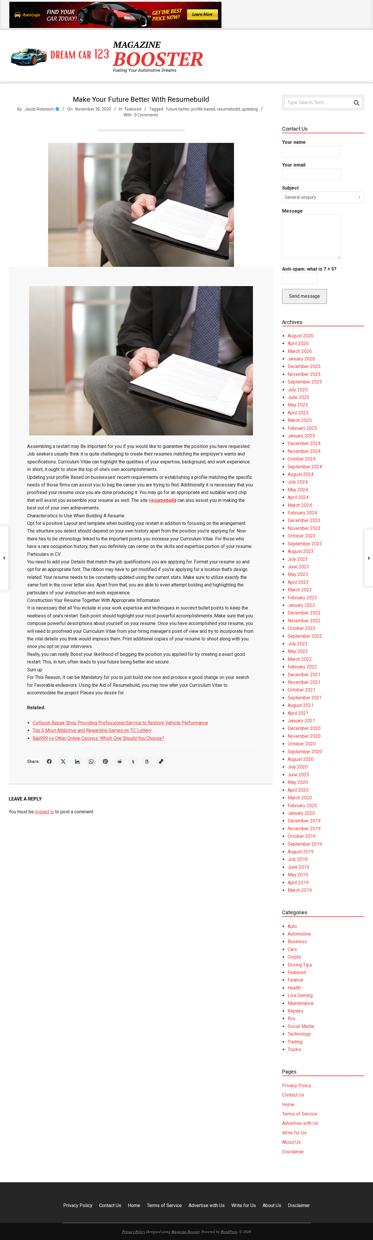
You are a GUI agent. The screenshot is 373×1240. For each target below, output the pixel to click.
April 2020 (298, 790)
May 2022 (298, 651)
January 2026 (301, 359)
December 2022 (304, 613)
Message (292, 211)
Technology (299, 1034)
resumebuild (228, 109)
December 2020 (304, 728)
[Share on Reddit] (119, 761)
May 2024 (298, 490)
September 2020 (305, 751)
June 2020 (298, 774)
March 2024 (300, 505)
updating (250, 109)
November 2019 (304, 828)
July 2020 (298, 767)
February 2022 (302, 667)
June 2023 (298, 567)
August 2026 (301, 336)
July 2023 (298, 559)
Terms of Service (299, 1114)
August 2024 (301, 474)
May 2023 (298, 574)
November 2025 (304, 374)
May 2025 (298, 405)
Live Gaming (300, 995)
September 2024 (305, 467)
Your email (293, 165)
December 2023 (304, 520)
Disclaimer (293, 1152)
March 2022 (300, 659)
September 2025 (305, 382)
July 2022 (298, 644)
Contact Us (293, 1095)
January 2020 (301, 813)
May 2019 (298, 875)
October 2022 (302, 628)
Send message (304, 296)
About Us (291, 1142)
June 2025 (298, 397)
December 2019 (304, 821)
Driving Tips (300, 965)
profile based (203, 109)
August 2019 (301, 851)
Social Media (301, 1026)
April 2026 (298, 343)
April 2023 (298, 582)
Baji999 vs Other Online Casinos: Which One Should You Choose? (98, 738)
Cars (292, 949)
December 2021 (304, 674)
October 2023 (302, 536)
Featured (133, 109)
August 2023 (301, 551)
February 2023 (302, 597)
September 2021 (305, 697)
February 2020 (302, 805)
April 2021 (298, 713)
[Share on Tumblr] (133, 761)
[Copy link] (161, 761)
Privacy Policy (296, 1085)
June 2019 (298, 867)
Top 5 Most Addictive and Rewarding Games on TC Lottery (92, 730)
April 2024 (298, 497)
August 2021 (301, 705)
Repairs (295, 1011)
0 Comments (146, 115)
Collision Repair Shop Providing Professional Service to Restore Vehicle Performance (120, 723)
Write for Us (294, 1133)
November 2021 (304, 682)
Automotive (299, 934)
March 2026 (300, 351)
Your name (294, 142)
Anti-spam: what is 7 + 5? (309, 269)
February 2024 (302, 513)
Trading (295, 1042)
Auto (292, 926)
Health (294, 988)
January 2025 (301, 436)
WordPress (229, 1231)
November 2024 (304, 451)
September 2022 (305, 636)
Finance (295, 980)
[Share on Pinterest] (105, 761)
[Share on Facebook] (49, 761)
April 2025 (298, 413)
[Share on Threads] (147, 761)
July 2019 (298, 859)
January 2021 (301, 721)
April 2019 (298, 882)
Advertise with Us (300, 1123)
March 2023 (300, 590)
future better (177, 109)
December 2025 (304, 366)
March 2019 (300, 890)
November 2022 (304, 620)
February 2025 (302, 428)
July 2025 (298, 390)
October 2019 (302, 836)
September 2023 (305, 544)
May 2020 (298, 782)
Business (297, 941)
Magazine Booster (185, 1231)
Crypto (294, 957)
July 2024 (298, 482)
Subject (290, 188)
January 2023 (301, 605)
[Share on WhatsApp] (91, 761)
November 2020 (304, 736)
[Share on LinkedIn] (77, 761)
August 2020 (301, 759)
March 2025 (300, 420)
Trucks (294, 1049)
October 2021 (302, 690)
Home (288, 1104)
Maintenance (301, 1003)
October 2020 (302, 744)
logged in (44, 812)
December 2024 (304, 443)
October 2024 (302, 459)
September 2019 (305, 844)
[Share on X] (63, 761)
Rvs (291, 1018)
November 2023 (304, 528)
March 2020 (300, 798)
